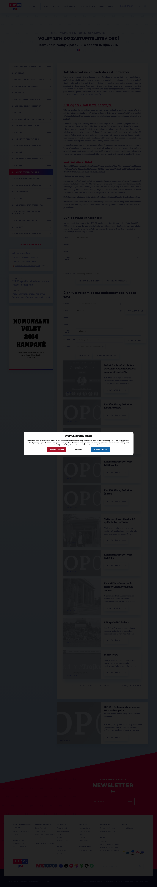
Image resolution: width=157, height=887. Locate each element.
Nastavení (78, 449)
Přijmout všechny (100, 449)
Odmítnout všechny (57, 449)
